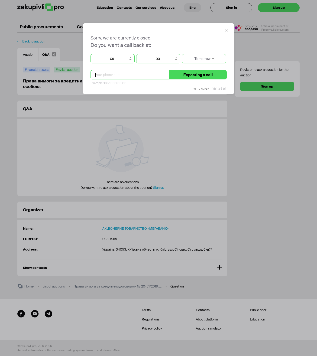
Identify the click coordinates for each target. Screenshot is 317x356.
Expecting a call (198, 74)
